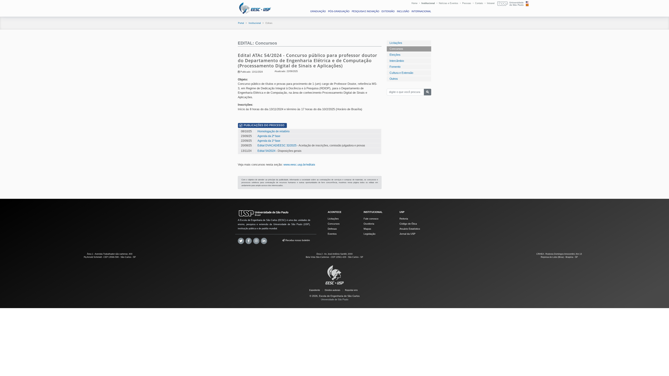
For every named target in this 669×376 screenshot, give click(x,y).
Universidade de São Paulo (334, 299)
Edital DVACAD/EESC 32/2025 (277, 145)
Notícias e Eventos (448, 3)
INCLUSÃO (403, 11)
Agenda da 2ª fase (268, 136)
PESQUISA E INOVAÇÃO (365, 11)
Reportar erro (351, 290)
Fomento (395, 66)
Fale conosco (371, 218)
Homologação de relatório (273, 131)
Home (414, 3)
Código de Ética (408, 223)
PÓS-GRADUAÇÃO (338, 11)
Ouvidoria (369, 223)
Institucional (428, 3)
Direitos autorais (332, 290)
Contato (479, 3)
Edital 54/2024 (266, 150)
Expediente (314, 290)
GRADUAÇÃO (318, 11)
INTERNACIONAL (421, 11)
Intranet (491, 3)
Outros (394, 78)
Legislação (369, 233)
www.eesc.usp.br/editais (299, 164)
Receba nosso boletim (297, 240)
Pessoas (466, 3)
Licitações (396, 42)
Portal (241, 23)
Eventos (332, 233)
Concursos (396, 48)
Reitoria (403, 218)
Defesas (332, 228)
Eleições (395, 54)
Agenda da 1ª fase (268, 140)
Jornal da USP (407, 233)
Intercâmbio (397, 60)
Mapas (367, 228)
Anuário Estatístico (409, 228)
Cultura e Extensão (401, 72)
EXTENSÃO (388, 11)
